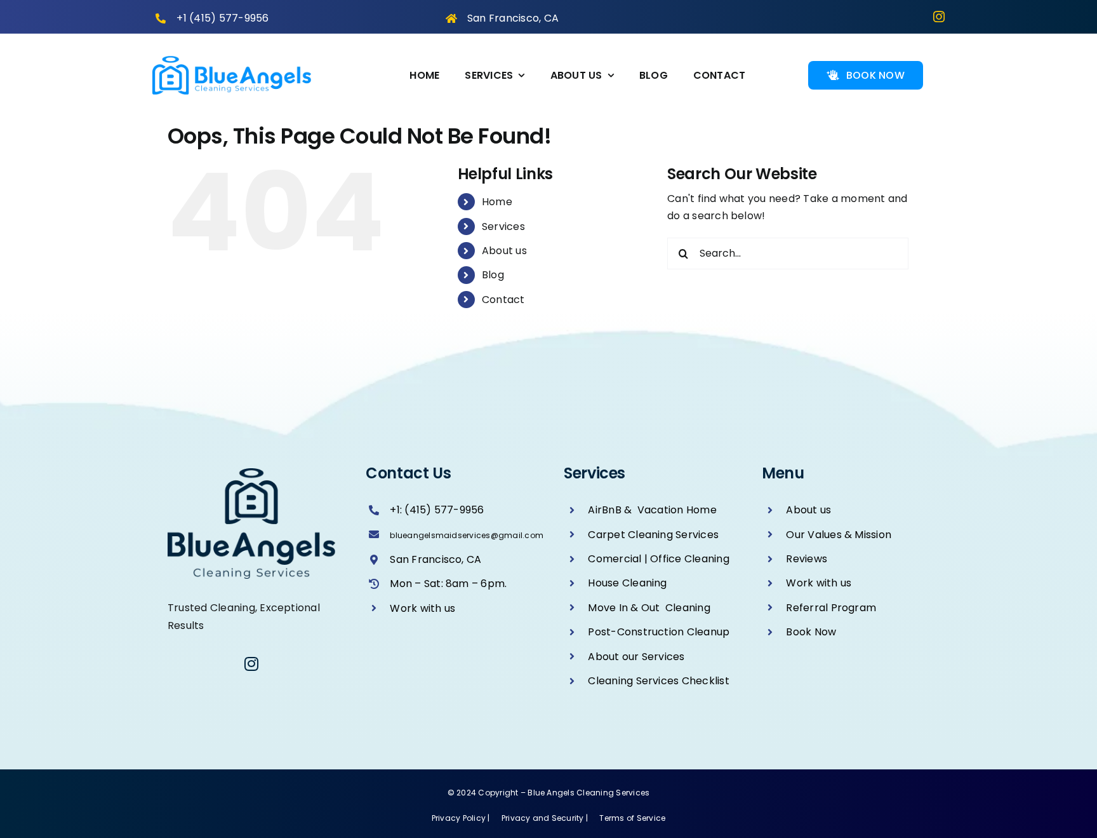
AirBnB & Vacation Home (652, 510)
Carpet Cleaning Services (653, 534)
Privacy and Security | (546, 818)
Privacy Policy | (462, 818)
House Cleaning (627, 583)
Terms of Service (632, 818)
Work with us (422, 608)
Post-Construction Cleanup (658, 632)
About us (504, 250)
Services (503, 226)
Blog (493, 274)
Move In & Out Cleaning (649, 607)
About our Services (636, 656)
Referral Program (831, 607)
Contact (503, 299)
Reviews (806, 558)
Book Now (811, 632)
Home (497, 201)
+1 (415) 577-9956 (222, 18)
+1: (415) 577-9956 (437, 510)
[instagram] (939, 16)
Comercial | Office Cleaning (658, 558)
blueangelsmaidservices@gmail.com (466, 535)
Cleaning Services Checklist (658, 680)
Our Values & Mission (838, 534)
